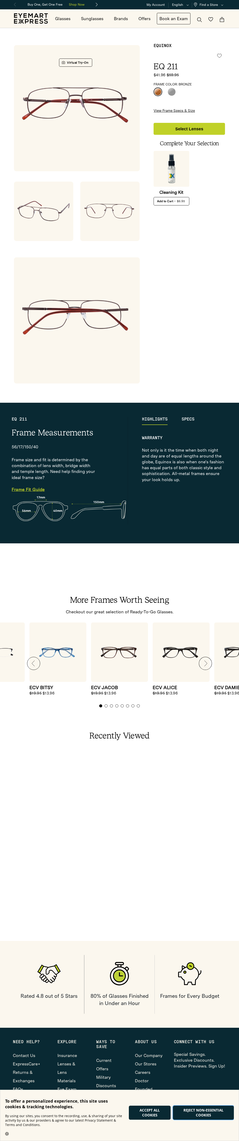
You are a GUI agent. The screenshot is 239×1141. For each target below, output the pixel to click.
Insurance (67, 1055)
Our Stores (145, 1063)
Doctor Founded (143, 1085)
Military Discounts (106, 1081)
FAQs (18, 1089)
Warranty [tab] (152, 437)
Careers (142, 1072)
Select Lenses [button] (189, 129)
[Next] (96, 4)
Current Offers (104, 1064)
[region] (56, 4)
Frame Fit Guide (28, 489)
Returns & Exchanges (24, 1076)
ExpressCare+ (26, 1063)
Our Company (148, 1055)
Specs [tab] (188, 419)
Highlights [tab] (155, 419)
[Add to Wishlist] (219, 56)
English (177, 5)
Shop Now (76, 4)
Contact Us (24, 1055)
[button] (209, 5)
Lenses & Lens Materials (66, 1072)
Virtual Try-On (77, 62)
